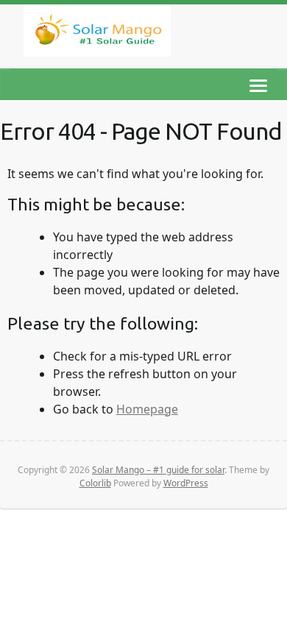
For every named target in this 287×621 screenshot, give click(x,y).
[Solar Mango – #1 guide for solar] (97, 33)
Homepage (147, 409)
